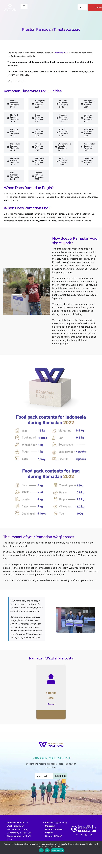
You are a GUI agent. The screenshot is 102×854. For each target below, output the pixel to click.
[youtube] (91, 835)
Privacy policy (57, 850)
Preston (40, 52)
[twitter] (81, 835)
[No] (99, 847)
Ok (41, 850)
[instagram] (86, 835)
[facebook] (77, 835)
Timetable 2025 (61, 52)
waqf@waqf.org (59, 822)
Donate (51, 704)
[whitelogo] (10, 4)
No (47, 850)
